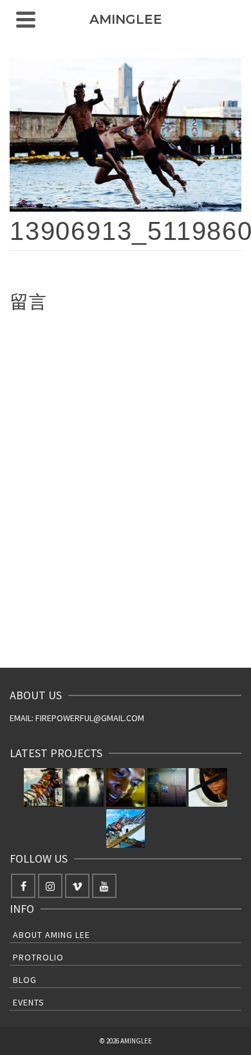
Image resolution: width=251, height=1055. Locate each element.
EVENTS (28, 1002)
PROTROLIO (38, 957)
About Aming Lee (51, 934)
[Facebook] (23, 886)
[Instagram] (50, 886)
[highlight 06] (125, 828)
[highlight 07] (208, 787)
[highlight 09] (125, 787)
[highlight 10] (84, 787)
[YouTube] (104, 886)
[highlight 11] (43, 787)
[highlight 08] (166, 787)
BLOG (25, 980)
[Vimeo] (77, 886)
